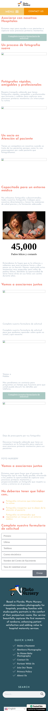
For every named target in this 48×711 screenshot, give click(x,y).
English (12, 709)
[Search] (42, 694)
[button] (12, 11)
